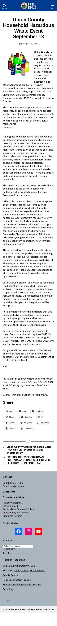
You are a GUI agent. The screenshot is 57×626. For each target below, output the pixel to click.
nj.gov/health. (21, 360)
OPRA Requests (11, 506)
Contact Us (9, 491)
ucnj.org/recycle (37, 325)
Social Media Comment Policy (18, 509)
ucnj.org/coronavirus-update (24, 344)
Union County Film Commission (19, 566)
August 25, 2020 (30, 43)
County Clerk (21, 570)
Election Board (37, 570)
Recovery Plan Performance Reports (22, 584)
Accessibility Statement (15, 512)
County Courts (10, 575)
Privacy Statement (13, 502)
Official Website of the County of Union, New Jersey (28, 609)
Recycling (8, 589)
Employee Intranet (12, 516)
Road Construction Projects (17, 580)
